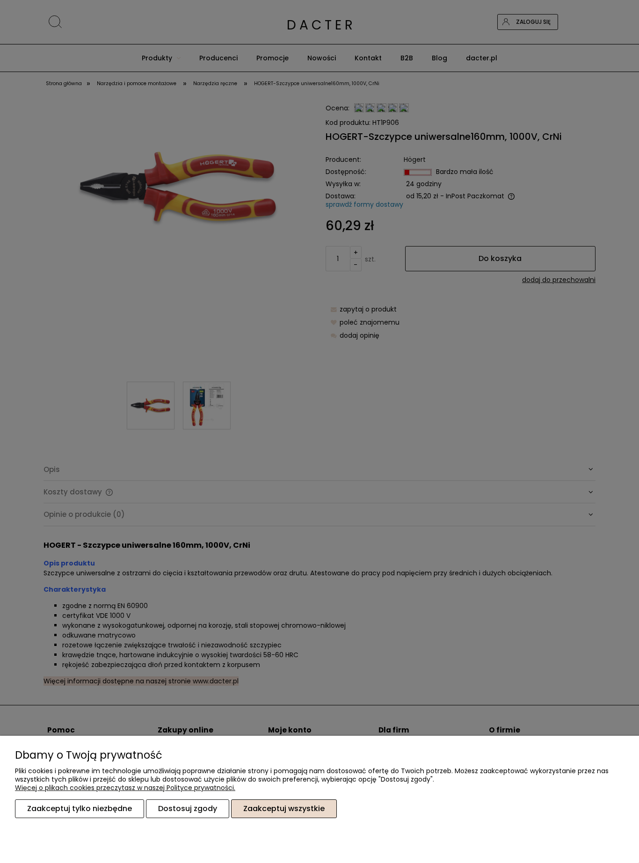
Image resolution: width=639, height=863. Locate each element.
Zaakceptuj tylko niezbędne (79, 808)
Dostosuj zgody (187, 808)
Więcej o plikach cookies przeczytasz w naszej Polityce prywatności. (125, 787)
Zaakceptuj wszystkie (284, 808)
